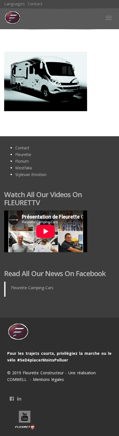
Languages (14, 3)
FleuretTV (25, 420)
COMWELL (17, 379)
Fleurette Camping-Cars (32, 287)
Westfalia (23, 167)
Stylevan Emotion (30, 174)
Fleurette (23, 154)
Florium (22, 161)
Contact (35, 3)
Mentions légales (47, 379)
